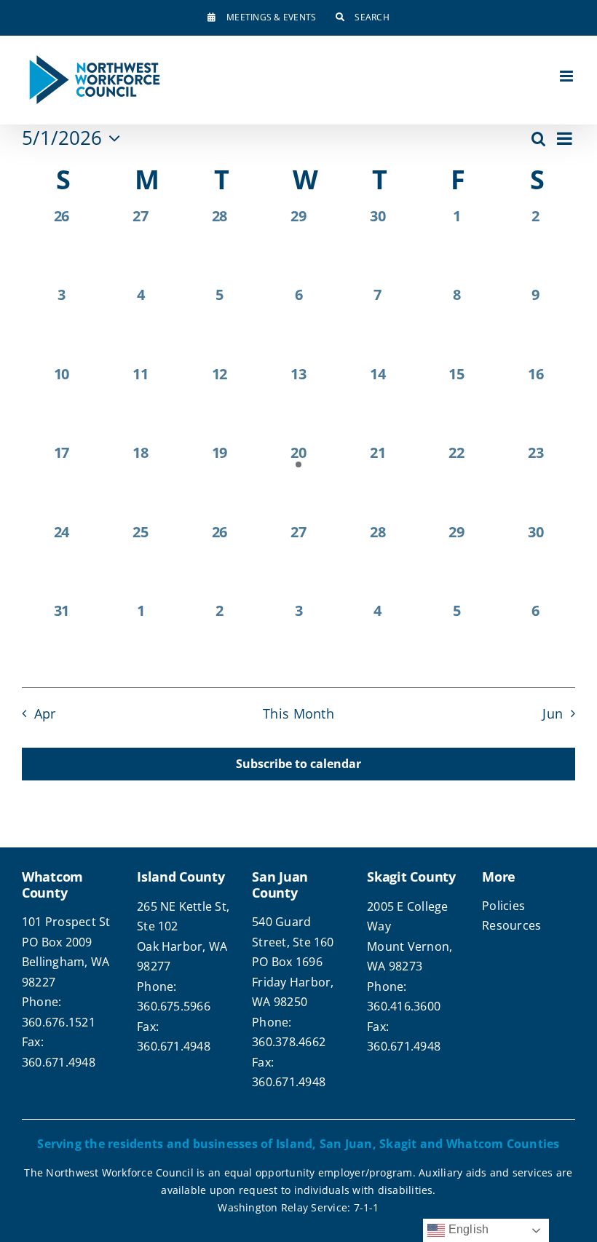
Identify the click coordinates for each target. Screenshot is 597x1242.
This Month (298, 713)
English (467, 1229)
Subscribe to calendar (298, 764)
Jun (552, 713)
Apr (44, 713)
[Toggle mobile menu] (567, 76)
